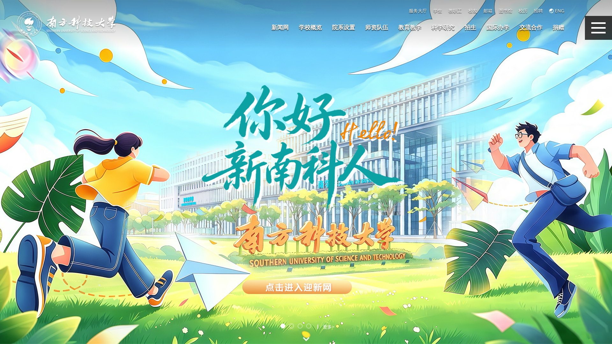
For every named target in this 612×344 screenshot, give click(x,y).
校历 (523, 11)
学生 (437, 11)
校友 (472, 11)
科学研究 (443, 27)
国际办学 (497, 27)
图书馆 (505, 11)
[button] (282, 326)
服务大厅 (418, 11)
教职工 (455, 11)
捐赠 (558, 27)
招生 (470, 27)
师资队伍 (376, 27)
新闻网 (280, 27)
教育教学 (409, 27)
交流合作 (531, 27)
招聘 (538, 11)
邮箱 (488, 11)
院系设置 (343, 27)
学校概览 (310, 27)
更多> (328, 327)
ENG (559, 11)
